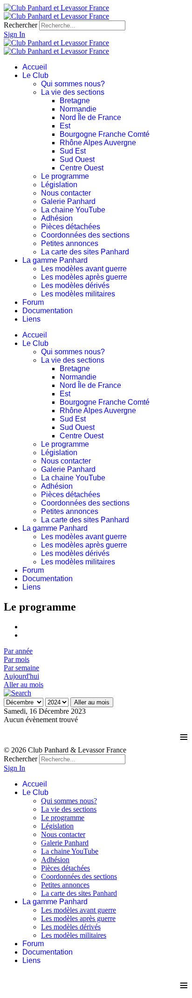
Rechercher (20, 25)
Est (65, 126)
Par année (18, 651)
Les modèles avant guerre (84, 269)
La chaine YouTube (73, 210)
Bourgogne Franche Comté (105, 134)
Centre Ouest (81, 168)
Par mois (16, 659)
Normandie (78, 109)
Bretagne (75, 101)
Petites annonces (69, 243)
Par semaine (21, 668)
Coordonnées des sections (85, 235)
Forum (33, 302)
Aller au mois (23, 685)
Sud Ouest (77, 159)
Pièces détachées (70, 227)
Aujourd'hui (21, 676)
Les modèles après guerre (84, 277)
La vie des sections (72, 92)
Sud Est (73, 151)
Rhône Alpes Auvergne (98, 143)
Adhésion (57, 218)
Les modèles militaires (78, 294)
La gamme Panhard (55, 260)
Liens (31, 319)
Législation (59, 185)
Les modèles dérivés (75, 285)
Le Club (35, 75)
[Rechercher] (17, 693)
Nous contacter (66, 193)
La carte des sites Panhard (85, 252)
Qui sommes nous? (73, 84)
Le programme (65, 176)
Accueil (34, 67)
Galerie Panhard (68, 201)
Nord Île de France (90, 117)
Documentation (47, 311)
